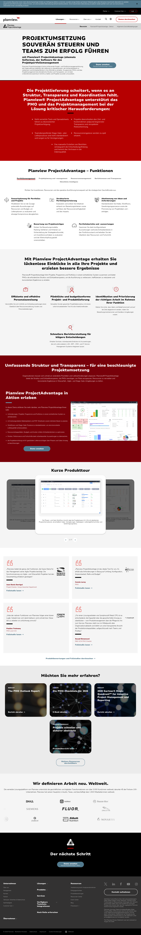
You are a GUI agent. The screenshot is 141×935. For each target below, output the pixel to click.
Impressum (43, 932)
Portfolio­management (26, 178)
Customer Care (119, 11)
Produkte (41, 890)
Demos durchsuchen (126, 19)
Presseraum (74, 906)
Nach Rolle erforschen (47, 912)
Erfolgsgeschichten (76, 890)
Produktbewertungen (77, 894)
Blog (72, 903)
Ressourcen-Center (76, 897)
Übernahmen (9, 918)
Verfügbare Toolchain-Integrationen (43, 904)
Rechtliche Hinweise (21, 932)
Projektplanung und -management (53, 178)
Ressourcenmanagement (81, 178)
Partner (105, 11)
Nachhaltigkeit (7, 903)
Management (7, 890)
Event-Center (75, 900)
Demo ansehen (104, 65)
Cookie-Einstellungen (55, 932)
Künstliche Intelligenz (69, 182)
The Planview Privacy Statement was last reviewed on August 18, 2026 (120, 920)
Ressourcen (74, 19)
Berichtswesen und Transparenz (108, 178)
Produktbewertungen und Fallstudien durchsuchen (69, 658)
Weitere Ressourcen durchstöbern (70, 762)
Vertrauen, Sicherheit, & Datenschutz (14, 900)
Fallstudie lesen (15, 590)
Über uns (86, 19)
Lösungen (60, 19)
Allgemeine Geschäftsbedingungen (127, 26)
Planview (11, 20)
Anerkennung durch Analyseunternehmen (83, 887)
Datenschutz (33, 932)
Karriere (5, 894)
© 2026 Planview (8, 932)
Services (41, 896)
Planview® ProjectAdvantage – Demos (101, 26)
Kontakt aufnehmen (121, 892)
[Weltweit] (111, 19)
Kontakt (98, 19)
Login (132, 11)
